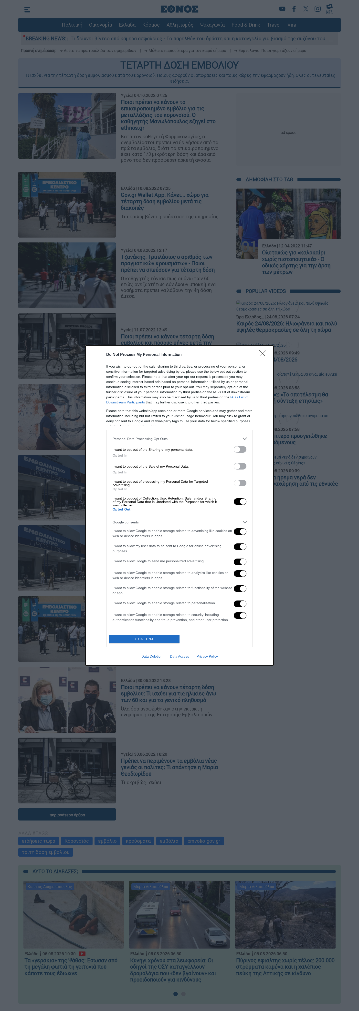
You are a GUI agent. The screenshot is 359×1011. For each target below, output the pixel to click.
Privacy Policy (207, 656)
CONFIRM (144, 639)
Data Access (179, 656)
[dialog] (179, 505)
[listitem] (179, 438)
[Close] (264, 355)
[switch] (240, 449)
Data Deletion (151, 656)
